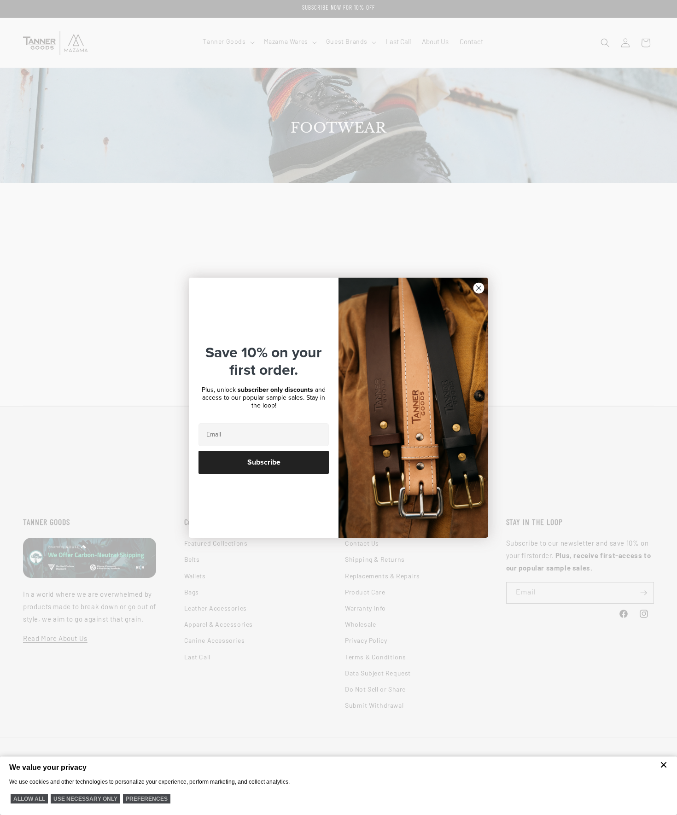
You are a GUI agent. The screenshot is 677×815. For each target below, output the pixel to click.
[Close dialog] (478, 288)
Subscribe (263, 462)
